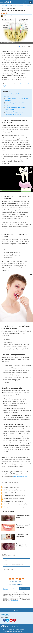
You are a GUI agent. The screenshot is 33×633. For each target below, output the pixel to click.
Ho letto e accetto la (10, 588)
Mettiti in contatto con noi (8, 629)
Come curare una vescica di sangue (13, 501)
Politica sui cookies (17, 631)
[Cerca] (31, 2)
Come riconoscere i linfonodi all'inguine (14, 496)
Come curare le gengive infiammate (23, 526)
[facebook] (4, 620)
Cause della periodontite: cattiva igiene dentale (16, 95)
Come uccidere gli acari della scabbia (14, 498)
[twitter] (7, 620)
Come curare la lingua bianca (23, 517)
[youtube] (11, 620)
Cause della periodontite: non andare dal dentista (16, 99)
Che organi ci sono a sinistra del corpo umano (16, 507)
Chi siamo (19, 626)
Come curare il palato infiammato (23, 536)
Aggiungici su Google (25, 47)
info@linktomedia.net (13, 601)
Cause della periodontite (8, 8)
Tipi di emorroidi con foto (11, 493)
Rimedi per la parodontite (13, 114)
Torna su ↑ (16, 610)
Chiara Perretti (8, 16)
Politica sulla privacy (7, 631)
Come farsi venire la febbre (11, 487)
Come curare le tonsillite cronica (21, 545)
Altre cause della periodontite (14, 112)
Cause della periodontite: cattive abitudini (14, 104)
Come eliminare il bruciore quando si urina (15, 504)
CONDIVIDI (25, 3)
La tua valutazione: (16, 581)
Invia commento (24, 589)
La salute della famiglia (6, 6)
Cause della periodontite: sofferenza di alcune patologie (16, 108)
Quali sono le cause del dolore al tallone (15, 490)
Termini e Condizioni (20, 629)
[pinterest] (14, 620)
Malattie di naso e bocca (17, 6)
